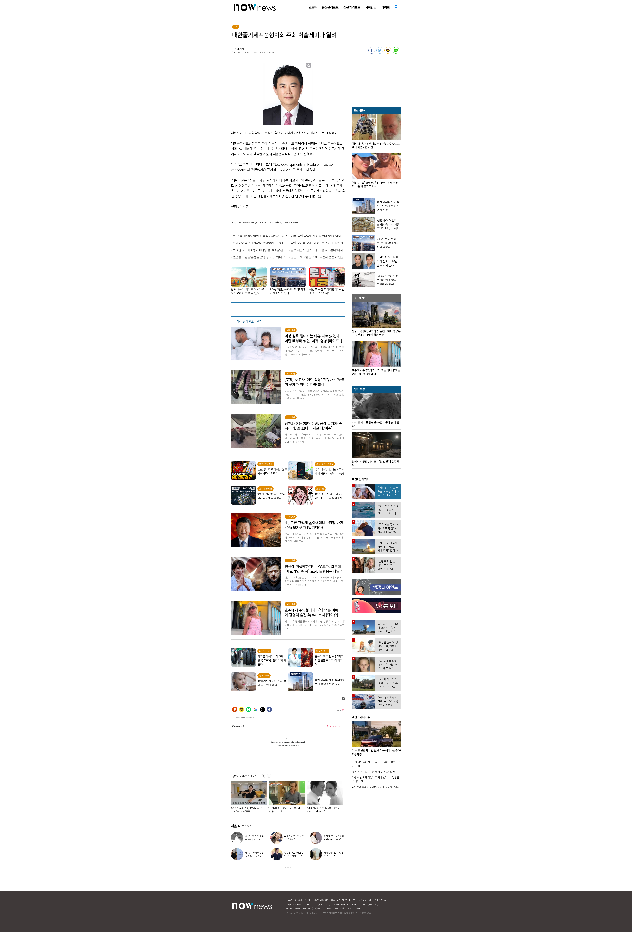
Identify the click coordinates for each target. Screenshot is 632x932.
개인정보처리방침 (321, 899)
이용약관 (308, 899)
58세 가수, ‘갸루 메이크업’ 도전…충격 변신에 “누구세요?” (334, 839)
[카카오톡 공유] (387, 52)
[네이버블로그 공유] (396, 52)
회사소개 (298, 899)
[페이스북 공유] (371, 52)
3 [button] (290, 867)
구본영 (235, 49)
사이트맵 (382, 899)
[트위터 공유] (379, 52)
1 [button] (285, 867)
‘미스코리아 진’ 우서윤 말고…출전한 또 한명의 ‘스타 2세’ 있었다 (334, 856)
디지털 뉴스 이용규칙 (367, 899)
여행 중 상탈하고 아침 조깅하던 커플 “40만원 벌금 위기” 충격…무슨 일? (246, 810)
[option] (247, 798)
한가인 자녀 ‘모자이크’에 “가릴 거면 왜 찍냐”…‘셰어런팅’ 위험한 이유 (323, 810)
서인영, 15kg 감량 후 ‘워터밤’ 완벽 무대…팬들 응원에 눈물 (255, 856)
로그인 (289, 899)
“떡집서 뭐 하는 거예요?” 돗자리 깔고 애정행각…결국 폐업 (284, 810)
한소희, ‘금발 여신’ (297, 837)
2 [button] (288, 867)
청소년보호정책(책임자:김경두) (343, 899)
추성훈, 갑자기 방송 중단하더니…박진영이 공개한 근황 (295, 856)
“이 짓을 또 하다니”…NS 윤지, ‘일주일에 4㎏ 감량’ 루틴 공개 (255, 839)
